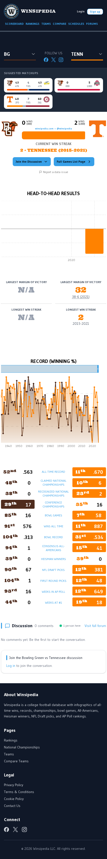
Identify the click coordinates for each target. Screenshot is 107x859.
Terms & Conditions (19, 792)
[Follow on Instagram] (61, 60)
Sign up (95, 11)
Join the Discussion (29, 161)
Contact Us (12, 805)
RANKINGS (32, 24)
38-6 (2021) (81, 297)
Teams (9, 754)
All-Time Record (53, 472)
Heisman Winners (53, 559)
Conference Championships (53, 504)
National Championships (22, 747)
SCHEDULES (76, 24)
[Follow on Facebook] (46, 60)
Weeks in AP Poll (53, 591)
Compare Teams (16, 761)
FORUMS (92, 24)
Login (81, 11)
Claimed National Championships (53, 482)
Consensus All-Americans (53, 548)
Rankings (10, 740)
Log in (10, 665)
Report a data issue (55, 172)
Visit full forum (95, 625)
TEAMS (46, 24)
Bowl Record (53, 537)
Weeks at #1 (53, 602)
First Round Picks (53, 581)
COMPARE (59, 24)
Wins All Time (53, 526)
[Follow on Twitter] (53, 60)
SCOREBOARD (14, 24)
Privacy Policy (13, 785)
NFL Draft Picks (53, 570)
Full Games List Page (71, 161)
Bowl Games (53, 515)
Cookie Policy (14, 799)
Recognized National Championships (53, 493)
